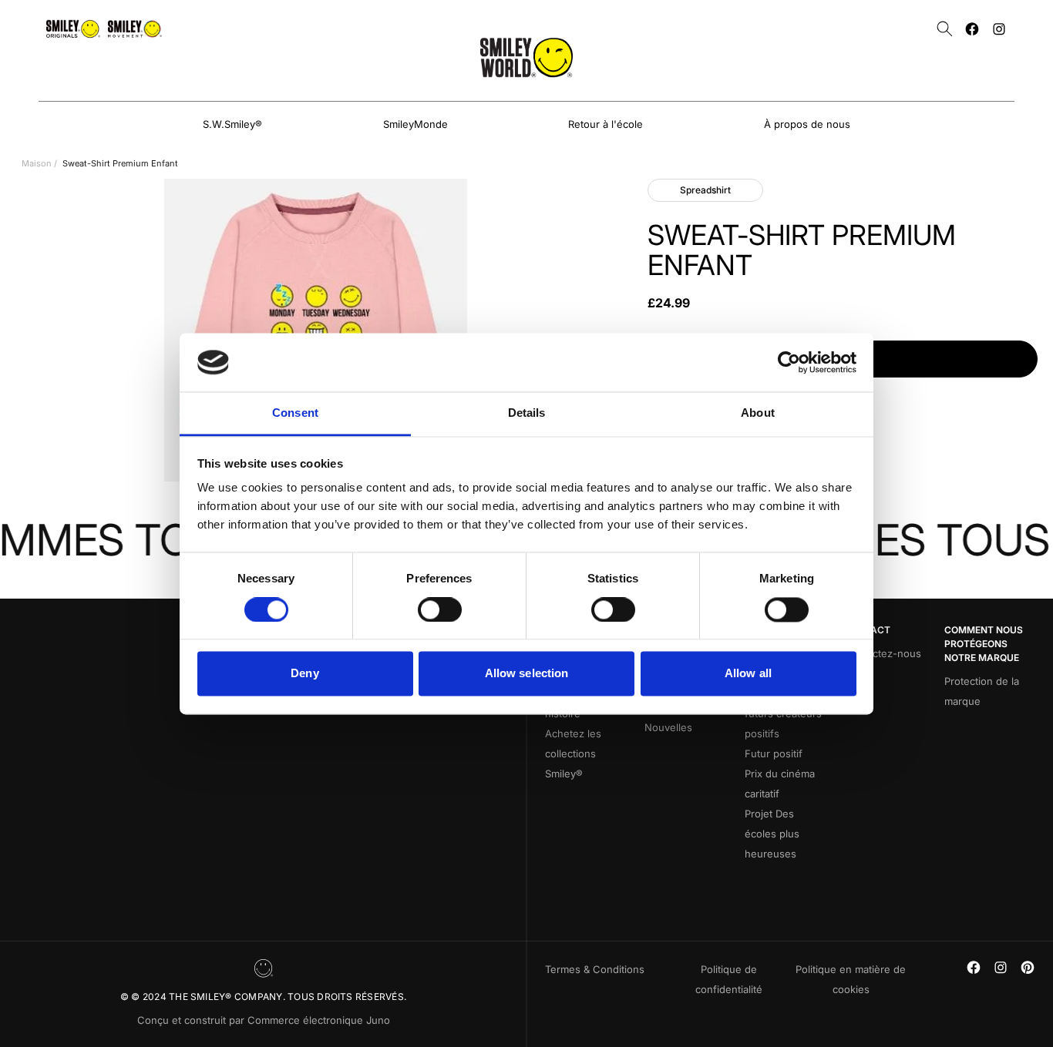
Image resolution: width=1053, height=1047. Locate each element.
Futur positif (773, 753)
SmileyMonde (415, 124)
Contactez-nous (882, 653)
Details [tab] (527, 413)
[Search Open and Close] (945, 29)
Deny (304, 673)
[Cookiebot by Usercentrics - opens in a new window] (789, 362)
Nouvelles (668, 727)
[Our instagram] (999, 29)
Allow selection (527, 673)
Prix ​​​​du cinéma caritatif (780, 783)
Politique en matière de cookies (851, 979)
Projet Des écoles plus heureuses (772, 833)
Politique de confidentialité (728, 979)
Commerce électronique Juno (318, 1020)
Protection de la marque (981, 691)
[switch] (440, 609)
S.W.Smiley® (232, 124)
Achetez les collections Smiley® (573, 753)
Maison (37, 163)
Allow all (748, 673)
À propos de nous (807, 124)
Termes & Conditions (594, 969)
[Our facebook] (972, 28)
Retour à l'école (605, 124)
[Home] (526, 57)
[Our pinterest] (1027, 967)
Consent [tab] (295, 413)
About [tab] (758, 413)
